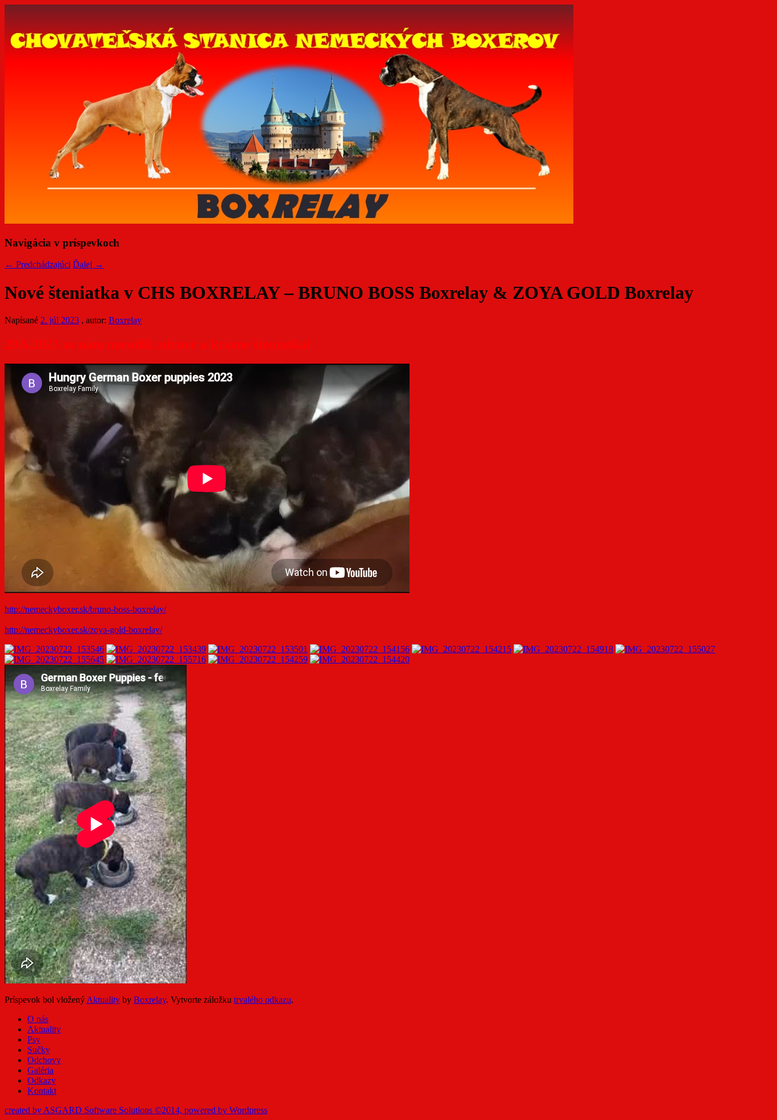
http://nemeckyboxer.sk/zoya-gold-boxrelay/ (83, 630)
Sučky (38, 1050)
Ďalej (88, 264)
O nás (37, 1019)
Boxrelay (125, 320)
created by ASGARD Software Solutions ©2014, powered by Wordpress (136, 1110)
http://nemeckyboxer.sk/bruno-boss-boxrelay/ (85, 609)
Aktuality (103, 999)
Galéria (40, 1070)
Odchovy (44, 1060)
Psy (33, 1039)
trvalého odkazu (262, 999)
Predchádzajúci (38, 264)
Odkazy (41, 1080)
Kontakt (41, 1091)
